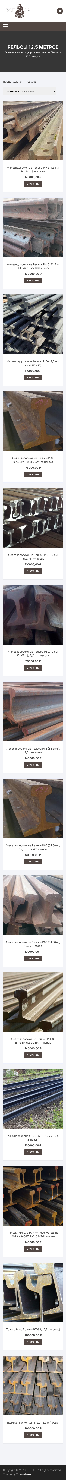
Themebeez (23, 1474)
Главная (9, 52)
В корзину (33, 183)
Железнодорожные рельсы (33, 52)
